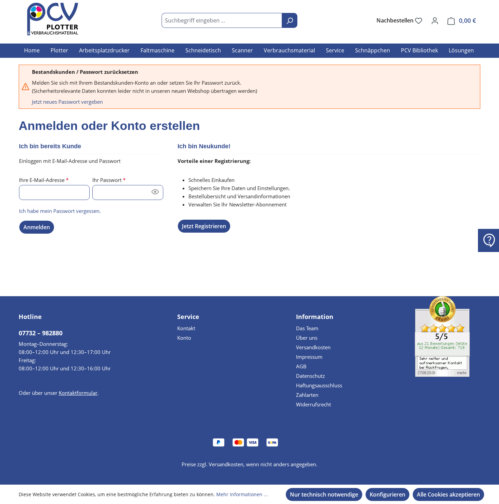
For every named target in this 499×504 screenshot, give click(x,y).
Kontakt (186, 328)
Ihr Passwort (109, 180)
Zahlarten (307, 394)
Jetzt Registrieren (204, 226)
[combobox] (222, 20)
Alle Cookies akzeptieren (448, 494)
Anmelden (36, 227)
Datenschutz (310, 375)
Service (188, 317)
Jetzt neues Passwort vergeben (67, 101)
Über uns (306, 337)
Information (314, 317)
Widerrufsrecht (313, 404)
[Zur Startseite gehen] (53, 19)
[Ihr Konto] (435, 20)
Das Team (307, 328)
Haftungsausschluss (319, 385)
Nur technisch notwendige (324, 494)
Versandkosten (313, 347)
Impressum (309, 356)
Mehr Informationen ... (242, 494)
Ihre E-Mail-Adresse (44, 180)
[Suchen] (289, 20)
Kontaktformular (78, 392)
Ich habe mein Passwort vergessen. (60, 210)
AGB (301, 366)
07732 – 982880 (40, 333)
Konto (184, 337)
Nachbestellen (395, 20)
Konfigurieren (387, 494)
